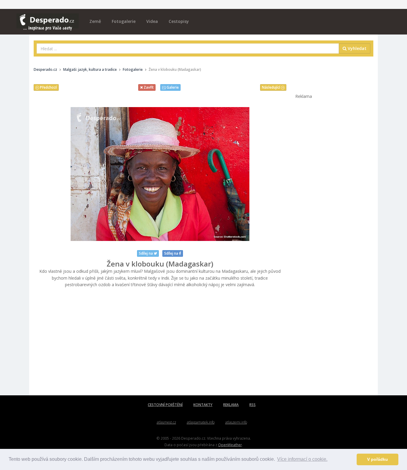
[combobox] (188, 48)
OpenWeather (230, 444)
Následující (271, 87)
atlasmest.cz (166, 422)
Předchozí (48, 87)
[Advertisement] (160, 341)
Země (95, 21)
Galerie (172, 87)
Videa (152, 21)
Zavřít (148, 87)
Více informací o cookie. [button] (302, 459)
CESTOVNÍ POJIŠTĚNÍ (165, 404)
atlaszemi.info (236, 422)
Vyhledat (356, 48)
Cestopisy (179, 21)
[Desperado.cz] (47, 18)
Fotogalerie (124, 21)
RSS (252, 404)
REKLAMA (231, 404)
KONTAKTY (202, 404)
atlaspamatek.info (201, 422)
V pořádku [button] (377, 459)
